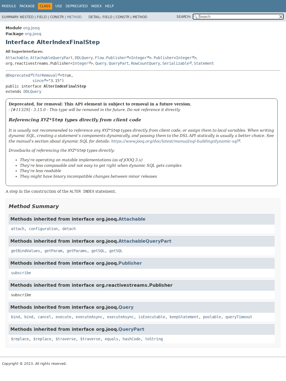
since (38, 80)
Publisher (164, 58)
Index (96, 6)
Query (100, 63)
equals (111, 339)
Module (9, 6)
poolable (212, 317)
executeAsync (89, 317)
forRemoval (46, 75)
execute (63, 317)
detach (69, 228)
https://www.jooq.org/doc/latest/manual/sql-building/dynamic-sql (174, 141)
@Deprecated (18, 75)
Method (74, 17)
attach (17, 228)
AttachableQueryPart (51, 58)
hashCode (131, 339)
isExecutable (151, 317)
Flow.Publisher (110, 58)
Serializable (175, 63)
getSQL (98, 251)
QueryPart (119, 63)
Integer (139, 58)
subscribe (21, 273)
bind (15, 317)
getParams (77, 251)
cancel (44, 317)
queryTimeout (238, 317)
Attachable (17, 58)
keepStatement (184, 317)
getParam (53, 251)
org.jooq (31, 28)
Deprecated (77, 6)
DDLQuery (84, 58)
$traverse (66, 339)
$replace (20, 339)
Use (58, 6)
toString (154, 339)
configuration (43, 228)
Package (27, 6)
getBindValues (25, 251)
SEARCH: (184, 17)
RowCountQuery (145, 63)
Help (109, 6)
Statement (204, 63)
